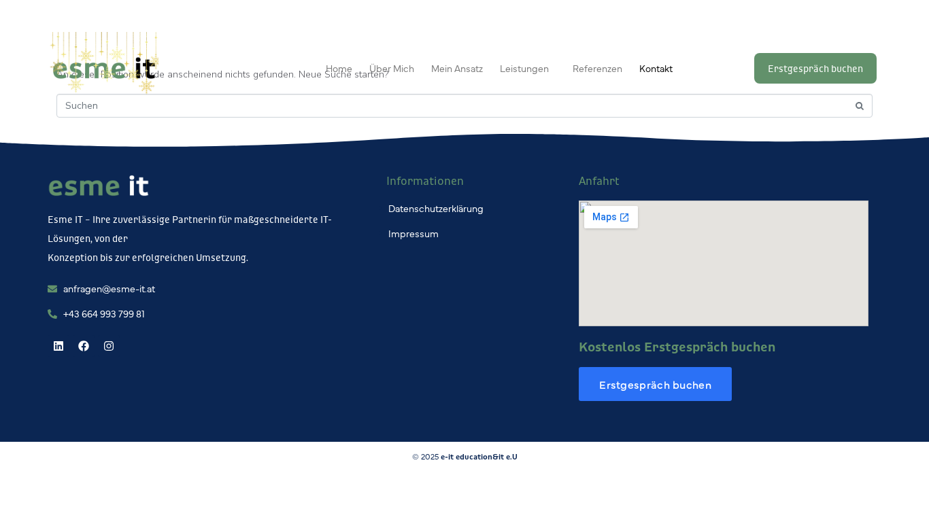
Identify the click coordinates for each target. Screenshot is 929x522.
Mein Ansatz (457, 68)
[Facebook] (84, 346)
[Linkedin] (58, 346)
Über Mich (391, 68)
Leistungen (524, 68)
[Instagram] (109, 346)
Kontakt (656, 68)
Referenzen (597, 68)
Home (339, 68)
